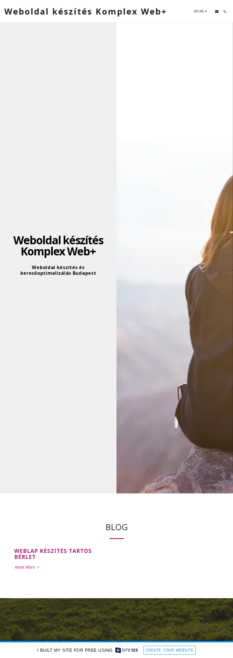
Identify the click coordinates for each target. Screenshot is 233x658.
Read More (25, 567)
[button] (216, 11)
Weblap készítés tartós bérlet (53, 553)
